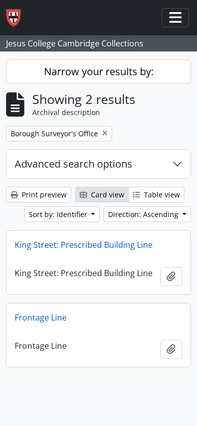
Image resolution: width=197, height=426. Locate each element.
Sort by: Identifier (59, 214)
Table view (161, 194)
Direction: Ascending (144, 214)
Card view (106, 194)
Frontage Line (41, 317)
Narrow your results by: (99, 71)
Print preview (43, 194)
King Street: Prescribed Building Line (84, 244)
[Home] (17, 18)
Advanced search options (73, 164)
